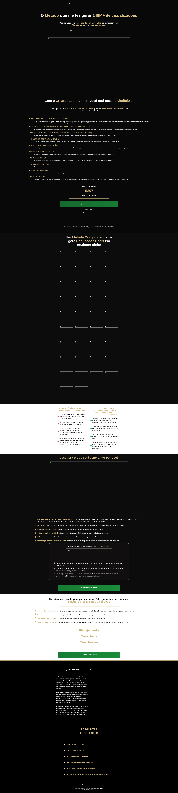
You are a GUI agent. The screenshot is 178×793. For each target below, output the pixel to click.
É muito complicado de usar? (75, 744)
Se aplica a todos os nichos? (75, 750)
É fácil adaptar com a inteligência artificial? (79, 762)
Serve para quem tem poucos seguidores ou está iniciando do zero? (87, 774)
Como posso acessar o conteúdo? (77, 756)
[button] (89, 745)
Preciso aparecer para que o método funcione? (81, 768)
